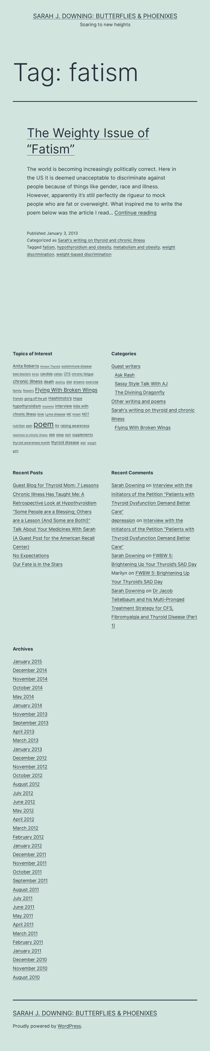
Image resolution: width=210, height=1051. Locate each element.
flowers (28, 390)
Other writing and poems (138, 401)
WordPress (69, 1026)
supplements (82, 435)
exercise (92, 382)
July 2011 (23, 898)
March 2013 (25, 740)
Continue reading (135, 213)
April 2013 (23, 731)
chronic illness (28, 381)
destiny (60, 382)
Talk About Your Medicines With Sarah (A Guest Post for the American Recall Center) (54, 537)
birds (35, 374)
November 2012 (30, 766)
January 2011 (27, 951)
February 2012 (28, 837)
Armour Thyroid (50, 366)
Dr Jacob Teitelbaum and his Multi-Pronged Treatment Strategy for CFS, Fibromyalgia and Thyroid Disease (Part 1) (154, 608)
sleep (60, 435)
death (49, 381)
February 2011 (28, 942)
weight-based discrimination (83, 254)
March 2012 (25, 828)
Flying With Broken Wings (66, 390)
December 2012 (30, 758)
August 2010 (26, 977)
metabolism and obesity (136, 247)
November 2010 (30, 968)
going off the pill (35, 398)
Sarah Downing (128, 485)
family (17, 390)
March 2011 (25, 933)
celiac (58, 374)
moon (76, 414)
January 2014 (27, 705)
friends (18, 398)
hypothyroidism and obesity (84, 247)
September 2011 (30, 880)
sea (52, 434)
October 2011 (27, 872)
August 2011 (26, 889)
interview (63, 406)
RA (57, 426)
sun (68, 435)
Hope (77, 398)
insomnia (48, 406)
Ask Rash (125, 375)
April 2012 (23, 819)
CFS (67, 374)
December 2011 (29, 854)
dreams (79, 382)
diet (69, 382)
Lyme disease (55, 414)
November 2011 (30, 863)
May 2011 (23, 915)
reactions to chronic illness (30, 435)
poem (44, 424)
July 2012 (23, 793)
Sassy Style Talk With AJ (141, 383)
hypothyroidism (27, 406)
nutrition (19, 426)
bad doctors (22, 374)
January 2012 (27, 845)
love (40, 414)
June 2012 (24, 801)
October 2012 (28, 775)
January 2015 (27, 661)
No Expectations (31, 555)
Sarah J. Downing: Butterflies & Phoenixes (105, 16)
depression (123, 520)
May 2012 (23, 810)
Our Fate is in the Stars (37, 564)
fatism (49, 247)
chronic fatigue (82, 374)
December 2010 (30, 959)
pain (29, 426)
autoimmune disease (76, 366)
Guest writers (125, 366)
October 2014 (28, 687)
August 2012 (26, 784)
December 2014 (30, 670)
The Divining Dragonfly (140, 392)
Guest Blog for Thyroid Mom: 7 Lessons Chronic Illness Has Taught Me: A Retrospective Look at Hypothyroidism (56, 494)
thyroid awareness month (31, 443)
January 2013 (27, 749)
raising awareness (74, 426)
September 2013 (30, 722)
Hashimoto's (60, 398)
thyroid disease (65, 442)
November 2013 (30, 714)
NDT (85, 414)
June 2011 (23, 907)
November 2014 (30, 679)
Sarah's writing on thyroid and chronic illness (101, 240)
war (83, 443)
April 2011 (23, 924)
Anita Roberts (26, 366)
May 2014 (23, 696)
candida (46, 374)
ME (69, 414)
